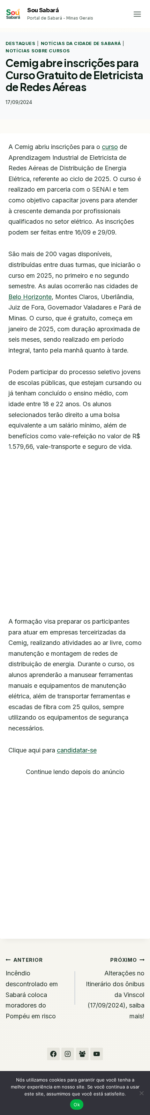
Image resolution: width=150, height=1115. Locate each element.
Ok (77, 1104)
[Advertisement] (75, 538)
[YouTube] (96, 1054)
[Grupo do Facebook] (82, 1054)
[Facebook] (53, 1054)
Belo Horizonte (30, 296)
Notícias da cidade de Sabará (81, 43)
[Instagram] (67, 1054)
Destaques (21, 43)
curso (110, 146)
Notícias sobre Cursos (38, 50)
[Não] (141, 1093)
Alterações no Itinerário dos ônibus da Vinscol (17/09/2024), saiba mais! (115, 988)
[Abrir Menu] (137, 14)
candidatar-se (77, 750)
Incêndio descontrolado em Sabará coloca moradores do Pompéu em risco (32, 988)
